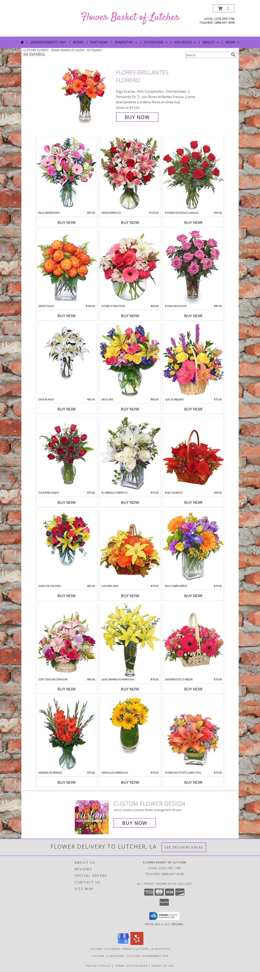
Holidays (183, 42)
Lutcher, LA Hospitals (153, 949)
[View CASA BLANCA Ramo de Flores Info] (66, 352)
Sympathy (124, 42)
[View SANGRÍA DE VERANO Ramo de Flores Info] (66, 734)
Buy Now (137, 117)
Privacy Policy (98, 966)
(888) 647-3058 (224, 22)
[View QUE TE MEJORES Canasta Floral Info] (193, 360)
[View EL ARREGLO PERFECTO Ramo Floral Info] (130, 454)
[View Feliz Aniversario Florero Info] (66, 174)
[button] (224, 8)
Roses (78, 42)
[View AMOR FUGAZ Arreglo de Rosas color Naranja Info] (66, 267)
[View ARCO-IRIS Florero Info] (130, 360)
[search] (233, 54)
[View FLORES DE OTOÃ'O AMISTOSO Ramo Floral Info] (193, 734)
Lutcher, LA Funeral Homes (111, 949)
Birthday (99, 42)
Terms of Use (163, 966)
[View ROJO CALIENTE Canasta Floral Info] (193, 454)
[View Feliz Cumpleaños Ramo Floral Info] (193, 547)
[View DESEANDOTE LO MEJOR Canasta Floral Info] (193, 640)
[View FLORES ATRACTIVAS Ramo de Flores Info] (130, 267)
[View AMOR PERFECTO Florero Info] (130, 174)
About (209, 42)
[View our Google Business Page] (123, 944)
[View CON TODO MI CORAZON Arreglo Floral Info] (66, 640)
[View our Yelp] (136, 944)
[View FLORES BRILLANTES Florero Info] (87, 95)
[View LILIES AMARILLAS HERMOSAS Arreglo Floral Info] (130, 640)
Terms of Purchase (131, 966)
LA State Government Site (147, 956)
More (230, 42)
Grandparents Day (48, 42)
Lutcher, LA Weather (108, 956)
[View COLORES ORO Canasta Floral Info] (130, 547)
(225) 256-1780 (224, 19)
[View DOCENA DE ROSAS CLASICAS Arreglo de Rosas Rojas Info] (193, 174)
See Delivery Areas (183, 847)
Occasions (154, 42)
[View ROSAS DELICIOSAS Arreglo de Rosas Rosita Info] (193, 267)
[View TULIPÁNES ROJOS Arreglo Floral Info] (66, 454)
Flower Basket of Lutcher (130, 17)
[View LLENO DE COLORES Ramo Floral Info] (66, 539)
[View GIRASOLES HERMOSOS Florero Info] (130, 726)
